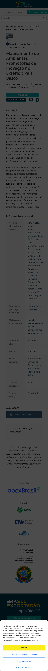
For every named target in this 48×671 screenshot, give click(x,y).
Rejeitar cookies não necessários (24, 654)
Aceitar (24, 647)
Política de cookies (23, 667)
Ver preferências (24, 661)
